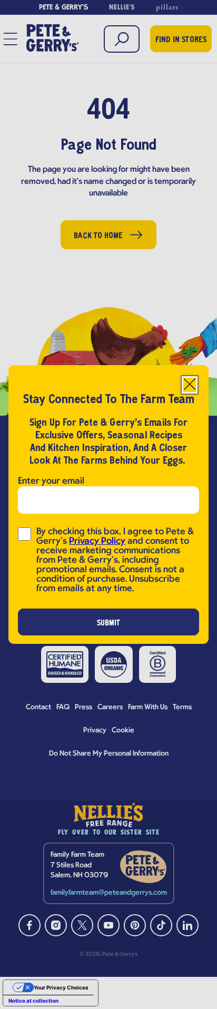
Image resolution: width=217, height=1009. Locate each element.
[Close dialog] (189, 385)
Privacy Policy (97, 541)
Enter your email (51, 481)
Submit (109, 623)
